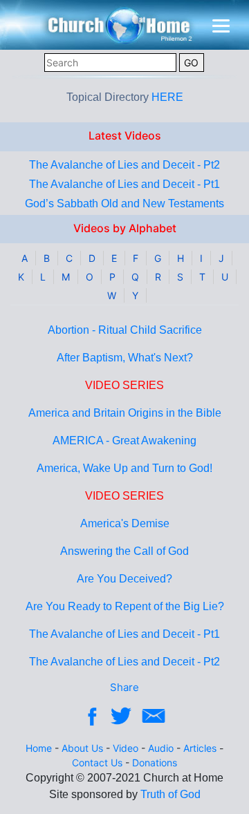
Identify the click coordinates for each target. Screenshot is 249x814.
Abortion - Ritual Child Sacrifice (125, 330)
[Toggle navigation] (221, 26)
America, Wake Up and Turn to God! (124, 468)
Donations (154, 762)
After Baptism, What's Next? (125, 357)
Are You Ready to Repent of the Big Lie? (125, 606)
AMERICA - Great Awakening (124, 440)
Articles (199, 748)
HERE (167, 97)
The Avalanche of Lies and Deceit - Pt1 (124, 184)
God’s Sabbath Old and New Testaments (124, 203)
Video (125, 748)
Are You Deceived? (124, 579)
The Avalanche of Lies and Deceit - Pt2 (124, 165)
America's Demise (124, 523)
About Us (82, 748)
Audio (161, 748)
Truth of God (170, 794)
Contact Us (97, 762)
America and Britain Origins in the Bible (124, 413)
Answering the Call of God (124, 551)
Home (39, 748)
